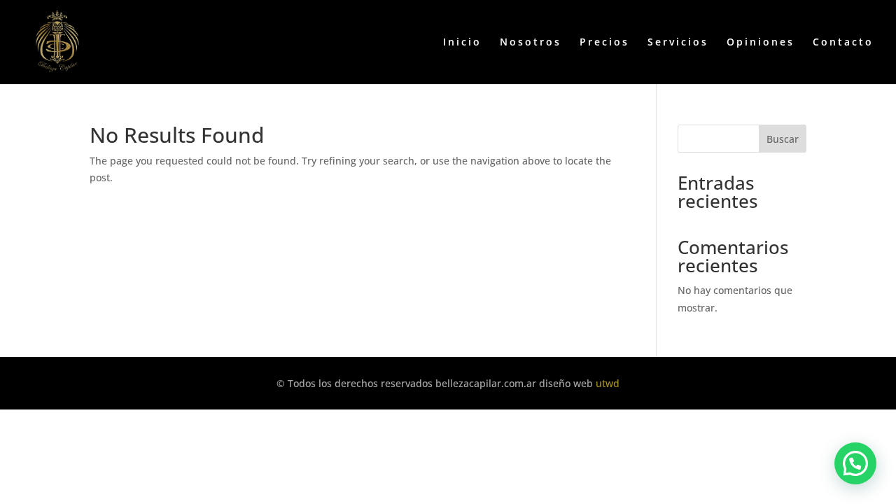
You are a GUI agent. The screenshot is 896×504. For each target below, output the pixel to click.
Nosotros (530, 42)
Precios (604, 42)
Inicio (462, 42)
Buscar (782, 139)
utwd (608, 383)
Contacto (843, 42)
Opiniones (760, 42)
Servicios (678, 42)
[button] (855, 463)
